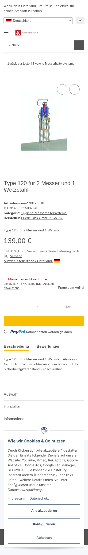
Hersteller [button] (12, 407)
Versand (16, 256)
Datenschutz (39, 498)
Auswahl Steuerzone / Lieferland (28, 261)
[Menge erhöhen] (79, 307)
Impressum (16, 498)
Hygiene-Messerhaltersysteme (44, 213)
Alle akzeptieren (44, 510)
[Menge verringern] (9, 307)
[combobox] (38, 20)
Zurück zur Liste (19, 63)
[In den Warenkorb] (7, 77)
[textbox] (38, 21)
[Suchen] (79, 45)
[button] (66, 32)
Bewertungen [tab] (49, 346)
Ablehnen (44, 538)
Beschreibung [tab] (16, 346)
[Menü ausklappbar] (6, 30)
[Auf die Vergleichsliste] (62, 89)
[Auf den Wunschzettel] (74, 89)
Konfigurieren (44, 524)
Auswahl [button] (11, 394)
